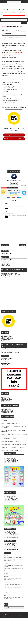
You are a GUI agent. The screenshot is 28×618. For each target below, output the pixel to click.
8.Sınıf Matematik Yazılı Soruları (10, 543)
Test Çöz (11, 616)
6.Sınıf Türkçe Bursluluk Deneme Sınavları (10, 352)
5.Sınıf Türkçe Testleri (5, 260)
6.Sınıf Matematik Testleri (6, 336)
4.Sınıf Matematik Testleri (6, 253)
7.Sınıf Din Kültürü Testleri (6, 364)
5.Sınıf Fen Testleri (5, 262)
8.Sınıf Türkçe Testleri (11, 26)
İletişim (20, 616)
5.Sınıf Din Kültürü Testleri (6, 264)
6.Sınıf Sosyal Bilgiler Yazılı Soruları (11, 498)
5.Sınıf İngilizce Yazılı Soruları (10, 461)
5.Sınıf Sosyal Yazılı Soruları (10, 459)
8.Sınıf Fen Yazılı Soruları (9, 544)
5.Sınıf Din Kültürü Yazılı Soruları (11, 460)
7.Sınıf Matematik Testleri (6, 358)
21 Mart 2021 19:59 (9, 204)
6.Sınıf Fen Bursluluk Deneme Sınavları (9, 351)
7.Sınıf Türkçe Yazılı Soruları (10, 532)
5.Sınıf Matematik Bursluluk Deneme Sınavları (10, 274)
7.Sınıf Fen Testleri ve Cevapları (9, 438)
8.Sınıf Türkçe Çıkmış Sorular (7, 410)
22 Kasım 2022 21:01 (9, 213)
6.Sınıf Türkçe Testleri (5, 335)
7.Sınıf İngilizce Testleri (5, 363)
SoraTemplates (9, 614)
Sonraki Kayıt (5, 245)
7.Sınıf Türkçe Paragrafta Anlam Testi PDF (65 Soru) (13, 444)
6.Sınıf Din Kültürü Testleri (6, 340)
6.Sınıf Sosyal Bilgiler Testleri (7, 338)
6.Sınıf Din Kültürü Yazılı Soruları (11, 500)
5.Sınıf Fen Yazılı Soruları (9, 455)
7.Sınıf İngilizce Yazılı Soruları (10, 536)
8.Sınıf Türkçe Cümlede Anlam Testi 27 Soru (14, 138)
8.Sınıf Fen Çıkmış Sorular (6, 409)
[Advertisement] (14, 155)
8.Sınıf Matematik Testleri (6, 396)
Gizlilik (25, 616)
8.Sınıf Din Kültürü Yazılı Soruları (11, 549)
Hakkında (16, 616)
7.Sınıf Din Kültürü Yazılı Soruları (11, 537)
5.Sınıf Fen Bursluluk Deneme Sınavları (9, 275)
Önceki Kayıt (22, 245)
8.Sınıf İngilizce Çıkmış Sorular (7, 412)
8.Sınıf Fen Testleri (5, 397)
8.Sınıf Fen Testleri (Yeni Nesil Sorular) (10, 423)
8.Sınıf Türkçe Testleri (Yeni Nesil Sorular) (11, 441)
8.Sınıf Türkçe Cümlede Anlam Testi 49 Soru (14, 135)
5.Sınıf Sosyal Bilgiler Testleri (7, 263)
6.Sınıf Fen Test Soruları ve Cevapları (10, 450)
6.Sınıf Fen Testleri (5, 337)
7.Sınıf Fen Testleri (5, 359)
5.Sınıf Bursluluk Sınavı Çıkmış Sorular (9, 273)
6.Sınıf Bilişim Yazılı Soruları (10, 502)
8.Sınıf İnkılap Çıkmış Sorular (7, 411)
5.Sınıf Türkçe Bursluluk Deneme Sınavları (10, 277)
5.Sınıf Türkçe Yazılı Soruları (10, 458)
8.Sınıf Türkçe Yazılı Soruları (10, 545)
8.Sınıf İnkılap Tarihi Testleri (6, 399)
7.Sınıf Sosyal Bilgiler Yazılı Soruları (11, 534)
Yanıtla (7, 208)
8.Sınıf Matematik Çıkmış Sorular (8, 408)
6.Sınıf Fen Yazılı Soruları (9, 497)
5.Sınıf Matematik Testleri (6, 259)
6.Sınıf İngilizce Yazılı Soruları (10, 499)
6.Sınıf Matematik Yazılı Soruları (10, 495)
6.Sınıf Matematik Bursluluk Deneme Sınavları (10, 350)
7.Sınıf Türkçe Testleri (5, 361)
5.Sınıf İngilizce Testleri (5, 265)
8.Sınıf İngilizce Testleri (5, 400)
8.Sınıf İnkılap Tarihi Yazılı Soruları (11, 548)
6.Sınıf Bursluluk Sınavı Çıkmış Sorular (9, 348)
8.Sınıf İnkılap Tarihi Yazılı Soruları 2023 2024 (13, 557)
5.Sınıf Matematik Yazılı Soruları (10, 457)
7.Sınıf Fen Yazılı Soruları (9, 531)
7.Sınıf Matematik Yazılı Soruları (10, 533)
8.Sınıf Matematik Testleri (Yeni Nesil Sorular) (12, 447)
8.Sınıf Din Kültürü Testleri (6, 401)
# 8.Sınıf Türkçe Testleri (12, 187)
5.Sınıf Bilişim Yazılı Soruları (10, 462)
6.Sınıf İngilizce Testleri (5, 339)
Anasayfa (4, 26)
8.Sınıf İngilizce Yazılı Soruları (10, 547)
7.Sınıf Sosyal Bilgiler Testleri (7, 362)
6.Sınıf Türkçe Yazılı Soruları (10, 496)
